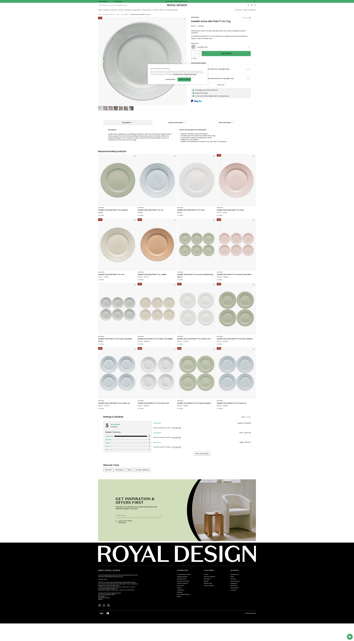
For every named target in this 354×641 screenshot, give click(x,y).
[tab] (127, 122)
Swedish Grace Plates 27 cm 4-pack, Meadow (194, 403)
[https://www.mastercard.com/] (107, 613)
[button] (255, 1)
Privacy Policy (180, 585)
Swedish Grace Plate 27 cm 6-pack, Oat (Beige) (155, 339)
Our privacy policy (178, 74)
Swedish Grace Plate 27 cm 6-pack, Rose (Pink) (234, 274)
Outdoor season (235, 581)
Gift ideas (233, 579)
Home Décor (207, 579)
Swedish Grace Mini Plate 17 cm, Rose (230, 210)
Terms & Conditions (182, 583)
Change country (102, 579)
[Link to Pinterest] (99, 605)
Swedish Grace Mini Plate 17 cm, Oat (111, 274)
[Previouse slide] (101, 61)
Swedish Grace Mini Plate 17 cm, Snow (191, 210)
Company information (183, 581)
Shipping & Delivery (182, 576)
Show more (220, 85)
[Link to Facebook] (104, 605)
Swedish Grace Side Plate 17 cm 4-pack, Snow (194, 339)
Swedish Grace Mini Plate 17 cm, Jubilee (152, 274)
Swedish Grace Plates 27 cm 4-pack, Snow (153, 403)
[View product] (221, 69)
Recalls (179, 596)
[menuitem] (99, 10)
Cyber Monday (235, 587)
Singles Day (234, 583)
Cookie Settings (170, 79)
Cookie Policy (180, 590)
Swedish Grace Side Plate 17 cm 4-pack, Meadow (235, 339)
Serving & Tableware (209, 576)
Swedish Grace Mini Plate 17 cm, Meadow (113, 210)
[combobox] (255, 1)
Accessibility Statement (183, 594)
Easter (232, 576)
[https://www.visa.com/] (101, 613)
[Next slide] (183, 61)
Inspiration (180, 592)
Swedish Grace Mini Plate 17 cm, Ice (150, 210)
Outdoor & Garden (209, 585)
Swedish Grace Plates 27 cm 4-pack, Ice (231, 403)
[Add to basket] (248, 69)
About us (179, 587)
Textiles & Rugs (208, 583)
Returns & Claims (181, 579)
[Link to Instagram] (108, 605)
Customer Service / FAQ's (184, 574)
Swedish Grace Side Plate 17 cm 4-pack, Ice (114, 403)
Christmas (233, 590)
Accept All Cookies (184, 79)
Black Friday (234, 585)
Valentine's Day (235, 574)
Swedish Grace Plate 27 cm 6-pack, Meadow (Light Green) (196, 274)
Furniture (206, 574)
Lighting (206, 581)
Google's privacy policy (189, 74)
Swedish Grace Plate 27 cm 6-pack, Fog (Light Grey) (115, 339)
